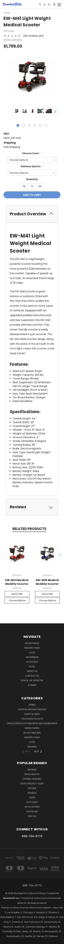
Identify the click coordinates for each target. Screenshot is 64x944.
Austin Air (32, 811)
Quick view (17, 593)
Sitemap (32, 685)
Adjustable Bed (32, 732)
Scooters (32, 661)
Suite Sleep (32, 802)
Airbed (32, 704)
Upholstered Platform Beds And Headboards (32, 723)
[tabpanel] (16, 111)
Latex (32, 652)
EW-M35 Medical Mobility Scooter (47, 582)
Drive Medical (32, 774)
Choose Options (17, 600)
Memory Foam (32, 647)
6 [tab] (46, 125)
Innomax (32, 769)
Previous (8, 111)
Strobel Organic (32, 778)
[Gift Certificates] (48, 5)
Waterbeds (32, 657)
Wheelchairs (32, 728)
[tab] (32, 214)
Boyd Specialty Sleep (32, 783)
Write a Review (13, 39)
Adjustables (32, 643)
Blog (32, 666)
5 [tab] (40, 125)
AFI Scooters (32, 806)
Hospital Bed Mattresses (32, 709)
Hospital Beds (32, 714)
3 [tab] (29, 125)
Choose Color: (32, 153)
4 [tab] (34, 125)
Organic (32, 746)
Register (38, 680)
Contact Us (32, 675)
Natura (32, 788)
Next (55, 111)
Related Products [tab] (29, 528)
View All (32, 816)
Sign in (25, 680)
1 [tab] (18, 125)
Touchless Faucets (32, 718)
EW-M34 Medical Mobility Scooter (16, 582)
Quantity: (32, 179)
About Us (32, 671)
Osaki (32, 797)
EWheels (32, 792)
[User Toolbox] (44, 5)
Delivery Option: (32, 166)
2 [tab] (23, 125)
